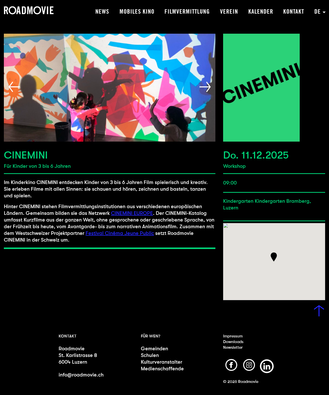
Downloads (233, 341)
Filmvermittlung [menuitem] (187, 12)
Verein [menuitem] (229, 12)
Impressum (233, 336)
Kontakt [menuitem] (293, 12)
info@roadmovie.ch (81, 375)
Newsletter (233, 347)
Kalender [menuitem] (260, 12)
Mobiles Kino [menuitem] (137, 12)
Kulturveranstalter (161, 362)
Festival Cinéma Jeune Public (120, 233)
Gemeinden (154, 349)
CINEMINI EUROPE (132, 213)
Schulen (150, 355)
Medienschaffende (162, 369)
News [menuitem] (102, 12)
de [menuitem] (317, 12)
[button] (15, 87)
